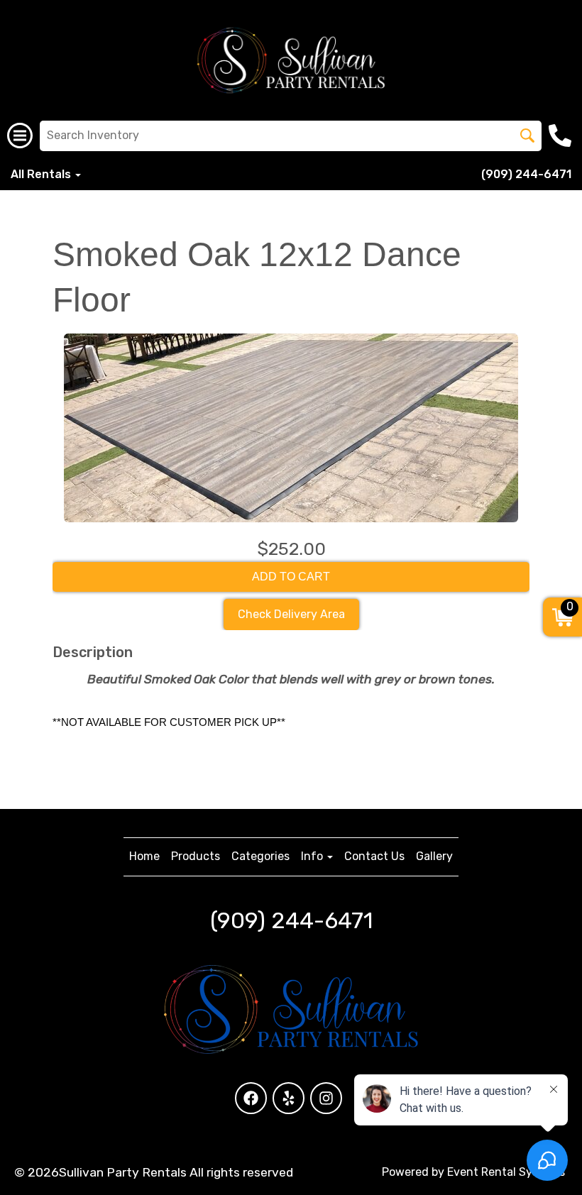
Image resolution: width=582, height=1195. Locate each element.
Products (195, 856)
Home (144, 856)
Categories (260, 856)
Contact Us (374, 856)
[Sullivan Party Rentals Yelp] (288, 1098)
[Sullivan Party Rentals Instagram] (326, 1098)
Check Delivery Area (291, 614)
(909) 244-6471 (526, 174)
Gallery (434, 856)
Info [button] (313, 856)
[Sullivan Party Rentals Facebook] (251, 1098)
